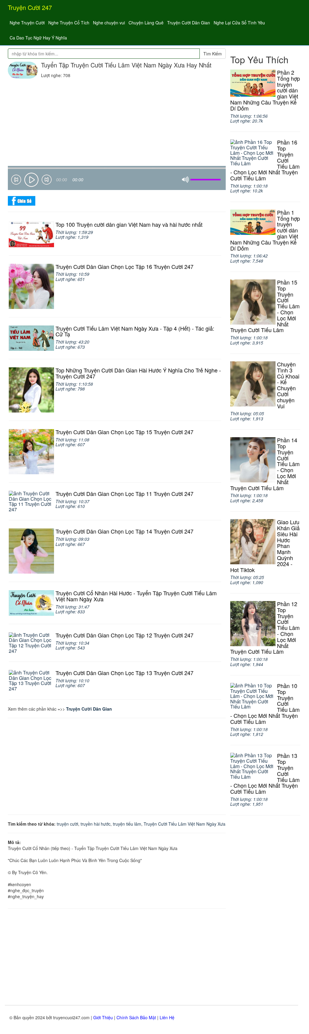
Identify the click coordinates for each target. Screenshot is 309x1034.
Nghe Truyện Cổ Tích (68, 23)
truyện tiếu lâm (127, 824)
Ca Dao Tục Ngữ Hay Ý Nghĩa (38, 38)
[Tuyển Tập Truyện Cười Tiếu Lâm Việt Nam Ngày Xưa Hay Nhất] (23, 70)
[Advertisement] (117, 124)
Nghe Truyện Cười (27, 23)
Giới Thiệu (103, 1017)
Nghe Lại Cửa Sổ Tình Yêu (239, 23)
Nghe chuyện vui (109, 23)
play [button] (31, 180)
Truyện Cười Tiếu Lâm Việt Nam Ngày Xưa (184, 824)
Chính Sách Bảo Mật (136, 1017)
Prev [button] (16, 180)
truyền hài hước (95, 824)
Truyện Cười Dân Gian (188, 23)
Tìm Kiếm (212, 54)
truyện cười (67, 824)
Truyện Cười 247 (30, 7)
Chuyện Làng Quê (146, 23)
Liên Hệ (167, 1017)
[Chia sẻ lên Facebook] (21, 200)
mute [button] (185, 179)
